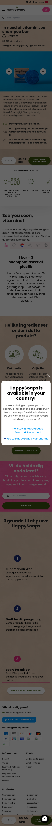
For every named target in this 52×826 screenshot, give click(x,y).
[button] (44, 819)
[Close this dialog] (49, 376)
